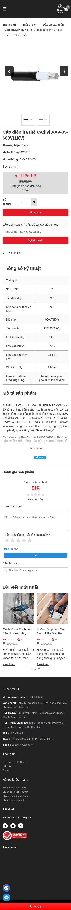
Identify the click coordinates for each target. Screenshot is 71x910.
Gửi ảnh (13, 548)
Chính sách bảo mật (14, 800)
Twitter (41, 457)
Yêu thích (14, 252)
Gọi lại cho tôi (35, 240)
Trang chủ (9, 24)
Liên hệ (7, 766)
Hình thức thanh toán (14, 787)
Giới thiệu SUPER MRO (15, 762)
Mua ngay (35, 212)
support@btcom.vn (22, 744)
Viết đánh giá (13, 506)
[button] (5, 9)
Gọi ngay (37, 906)
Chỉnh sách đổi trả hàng (16, 796)
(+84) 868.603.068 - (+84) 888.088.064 (31, 738)
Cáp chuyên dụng (16, 29)
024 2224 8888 (16, 732)
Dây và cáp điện (53, 24)
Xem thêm (35, 448)
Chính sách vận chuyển (15, 791)
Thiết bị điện (29, 24)
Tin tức (6, 770)
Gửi (35, 555)
